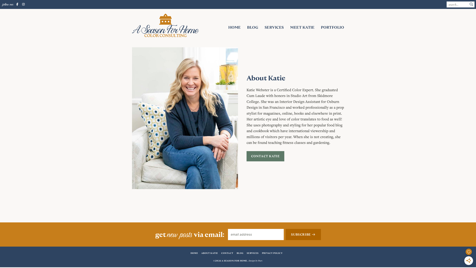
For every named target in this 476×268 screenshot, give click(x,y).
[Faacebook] (17, 4)
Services (274, 27)
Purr (260, 260)
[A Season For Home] (165, 25)
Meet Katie (302, 27)
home (194, 253)
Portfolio (332, 27)
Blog (252, 27)
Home (234, 27)
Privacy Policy (272, 253)
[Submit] (471, 5)
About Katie (209, 253)
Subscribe (301, 235)
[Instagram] (23, 4)
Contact (227, 253)
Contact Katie (265, 156)
